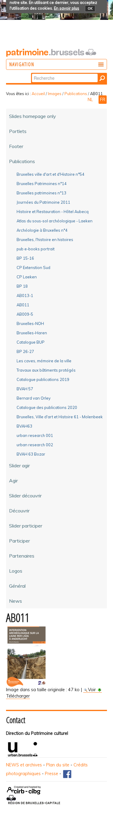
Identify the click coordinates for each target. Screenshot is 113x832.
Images (54, 93)
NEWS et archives (24, 765)
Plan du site (57, 765)
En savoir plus (66, 8)
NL (91, 99)
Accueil (38, 93)
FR (102, 99)
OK (90, 8)
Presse (51, 773)
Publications (75, 93)
